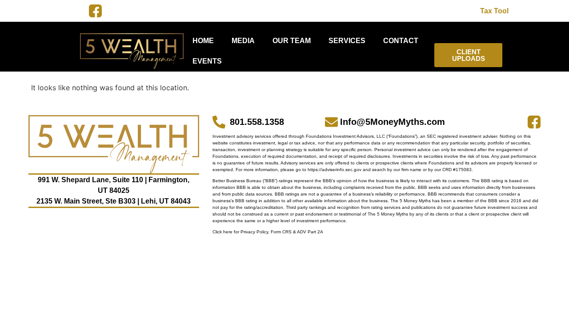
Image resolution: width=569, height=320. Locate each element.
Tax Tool (494, 11)
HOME (203, 40)
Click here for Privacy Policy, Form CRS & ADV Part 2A (267, 231)
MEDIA (243, 40)
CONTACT (400, 40)
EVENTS (207, 61)
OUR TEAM (291, 40)
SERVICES (347, 40)
